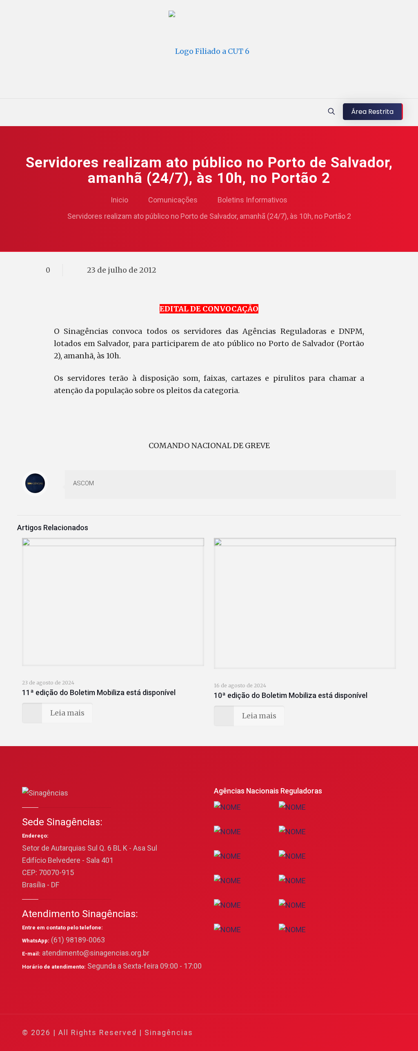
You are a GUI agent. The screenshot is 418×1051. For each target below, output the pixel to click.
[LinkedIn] (344, 1033)
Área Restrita (372, 111)
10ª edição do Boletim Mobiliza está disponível (290, 695)
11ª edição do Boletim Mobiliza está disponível (99, 692)
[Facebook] (311, 1033)
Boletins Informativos (252, 200)
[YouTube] (333, 1033)
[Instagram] (355, 1033)
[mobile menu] (7, 112)
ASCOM (83, 483)
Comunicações (173, 200)
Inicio (119, 200)
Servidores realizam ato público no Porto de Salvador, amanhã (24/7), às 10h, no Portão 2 (209, 216)
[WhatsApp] (300, 1033)
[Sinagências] (209, 51)
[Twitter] (322, 1033)
